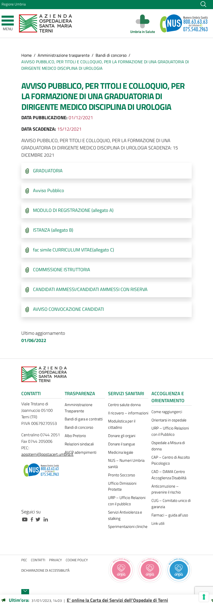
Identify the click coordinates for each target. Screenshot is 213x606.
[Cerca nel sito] (203, 4)
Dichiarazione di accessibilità (45, 570)
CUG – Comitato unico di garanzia (171, 503)
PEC (24, 560)
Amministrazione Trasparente (78, 408)
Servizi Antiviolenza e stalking (125, 515)
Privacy (55, 560)
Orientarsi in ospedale (169, 420)
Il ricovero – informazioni (128, 413)
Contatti (38, 560)
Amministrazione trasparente (64, 55)
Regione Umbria (14, 4)
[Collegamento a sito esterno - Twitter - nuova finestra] (39, 518)
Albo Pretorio (75, 436)
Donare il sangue (121, 444)
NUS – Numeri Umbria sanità (126, 463)
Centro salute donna (124, 405)
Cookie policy (77, 560)
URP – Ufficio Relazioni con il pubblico (126, 501)
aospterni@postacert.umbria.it (47, 454)
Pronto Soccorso (121, 475)
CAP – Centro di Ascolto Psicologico (170, 460)
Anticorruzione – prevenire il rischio (166, 489)
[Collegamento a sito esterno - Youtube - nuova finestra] (26, 518)
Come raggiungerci (166, 412)
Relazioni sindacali (79, 444)
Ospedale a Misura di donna (168, 446)
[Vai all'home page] (45, 23)
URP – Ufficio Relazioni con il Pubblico (170, 431)
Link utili (157, 523)
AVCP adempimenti (80, 452)
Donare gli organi (121, 436)
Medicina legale (120, 452)
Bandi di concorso (111, 55)
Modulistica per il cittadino (121, 424)
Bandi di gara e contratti (84, 419)
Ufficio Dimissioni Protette (122, 486)
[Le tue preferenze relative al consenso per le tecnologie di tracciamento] (204, 597)
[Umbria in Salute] (144, 23)
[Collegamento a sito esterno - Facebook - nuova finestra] (33, 518)
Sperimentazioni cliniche (128, 526)
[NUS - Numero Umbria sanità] (184, 23)
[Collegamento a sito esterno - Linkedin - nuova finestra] (47, 518)
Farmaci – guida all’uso (169, 515)
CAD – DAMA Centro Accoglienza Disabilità (168, 475)
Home (26, 55)
